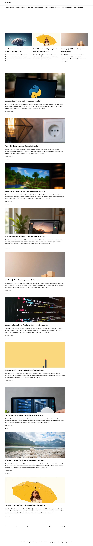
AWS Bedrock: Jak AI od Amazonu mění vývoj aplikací (24, 460)
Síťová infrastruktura (67, 7)
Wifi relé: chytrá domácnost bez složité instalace (22, 146)
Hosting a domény (20, 7)
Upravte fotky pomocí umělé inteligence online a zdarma (25, 236)
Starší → (63, 526)
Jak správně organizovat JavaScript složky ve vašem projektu (26, 325)
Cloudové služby (10, 7)
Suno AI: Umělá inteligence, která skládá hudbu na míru (25, 505)
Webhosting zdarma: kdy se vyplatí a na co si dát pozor (24, 415)
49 (49, 526)
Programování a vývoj (54, 7)
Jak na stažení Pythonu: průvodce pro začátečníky (22, 101)
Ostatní (46, 7)
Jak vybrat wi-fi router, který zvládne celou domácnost (24, 370)
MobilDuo (8, 2)
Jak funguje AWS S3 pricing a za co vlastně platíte (22, 280)
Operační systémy (38, 7)
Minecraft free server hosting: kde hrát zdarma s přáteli (25, 191)
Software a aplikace (78, 7)
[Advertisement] (46, 18)
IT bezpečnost (29, 7)
